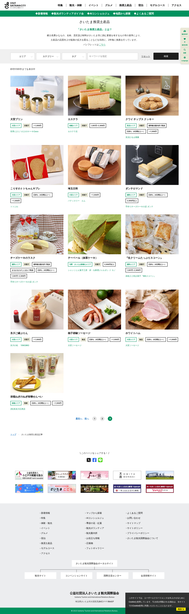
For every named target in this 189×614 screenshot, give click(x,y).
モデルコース (157, 5)
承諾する (181, 609)
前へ (87, 418)
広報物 (89, 543)
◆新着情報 (41, 13)
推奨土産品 (125, 5)
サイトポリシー (135, 528)
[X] (88, 460)
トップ (13, 434)
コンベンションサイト (76, 575)
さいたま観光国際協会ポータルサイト (94, 563)
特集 (60, 5)
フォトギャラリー (95, 548)
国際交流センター (112, 575)
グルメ (109, 5)
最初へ (79, 418)
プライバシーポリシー (138, 533)
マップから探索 (94, 513)
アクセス (177, 5)
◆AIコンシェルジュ (98, 13)
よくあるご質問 (135, 513)
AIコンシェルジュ (95, 518)
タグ (74, 56)
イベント (94, 5)
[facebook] (94, 460)
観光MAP (185, 34)
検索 (166, 56)
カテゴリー (48, 56)
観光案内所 (91, 533)
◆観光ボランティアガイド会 (67, 13)
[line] (100, 460)
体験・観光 (46, 523)
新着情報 (45, 513)
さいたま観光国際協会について (142, 538)
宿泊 (140, 5)
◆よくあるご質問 (144, 13)
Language (184, 60)
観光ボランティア (95, 528)
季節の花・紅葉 (94, 523)
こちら (102, 44)
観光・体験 (75, 5)
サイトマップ (133, 523)
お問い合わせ (133, 518)
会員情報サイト (148, 575)
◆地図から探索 (121, 13)
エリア (22, 56)
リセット (145, 56)
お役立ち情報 (93, 538)
